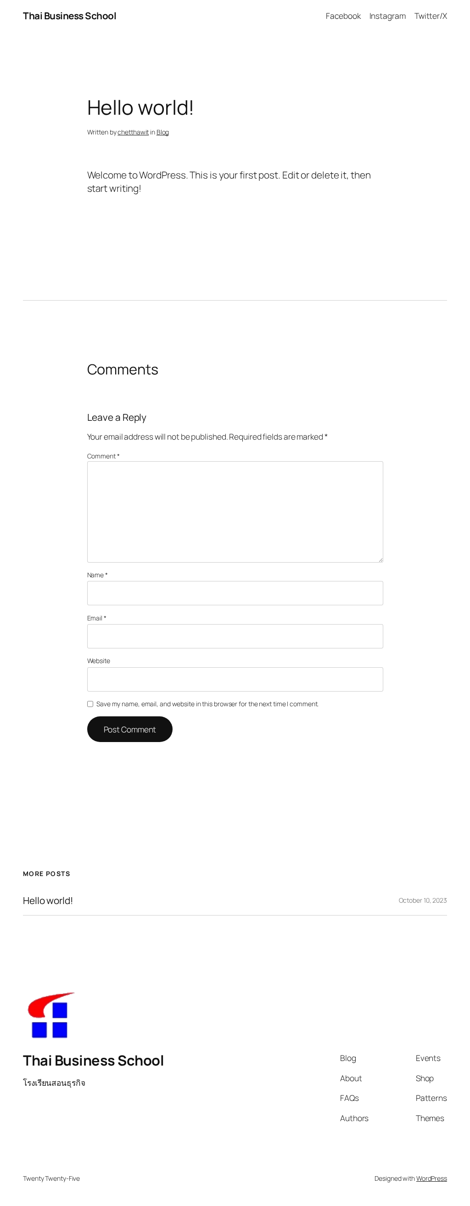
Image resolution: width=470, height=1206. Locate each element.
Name (97, 574)
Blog (163, 132)
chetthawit (133, 132)
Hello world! (48, 900)
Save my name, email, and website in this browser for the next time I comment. (207, 703)
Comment (103, 456)
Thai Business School (69, 15)
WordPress (431, 1178)
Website (98, 660)
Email (96, 618)
